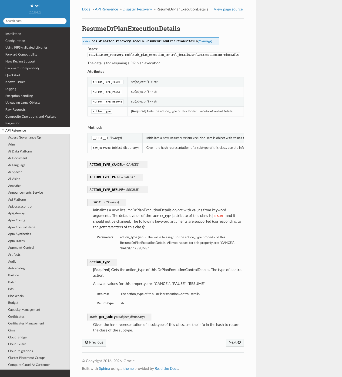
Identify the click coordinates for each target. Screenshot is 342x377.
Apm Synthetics (19, 234)
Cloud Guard (17, 344)
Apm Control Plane (21, 227)
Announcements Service (25, 192)
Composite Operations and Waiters (30, 116)
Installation (13, 34)
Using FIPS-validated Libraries (26, 47)
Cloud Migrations (20, 351)
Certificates (16, 316)
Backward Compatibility (22, 68)
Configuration (15, 41)
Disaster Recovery (137, 9)
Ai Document (17, 158)
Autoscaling (16, 268)
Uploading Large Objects (22, 102)
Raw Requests (15, 109)
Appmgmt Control (21, 247)
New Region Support (20, 61)
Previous (95, 342)
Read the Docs (166, 368)
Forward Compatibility (21, 54)
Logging (10, 89)
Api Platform (17, 199)
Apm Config (16, 220)
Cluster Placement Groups (26, 358)
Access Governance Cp (24, 137)
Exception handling (19, 96)
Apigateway (16, 213)
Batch (12, 282)
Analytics (14, 186)
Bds (10, 289)
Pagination (12, 123)
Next (233, 342)
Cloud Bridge (17, 337)
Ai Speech (15, 172)
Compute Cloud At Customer (29, 365)
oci (37, 6)
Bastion (13, 275)
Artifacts (14, 254)
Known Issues (15, 82)
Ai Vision (14, 179)
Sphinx (104, 368)
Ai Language (16, 165)
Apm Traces (16, 241)
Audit (12, 261)
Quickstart (12, 75)
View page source (228, 9)
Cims (11, 330)
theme (128, 368)
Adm (11, 144)
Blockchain (16, 296)
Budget (13, 302)
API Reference (15, 130)
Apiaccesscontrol (20, 206)
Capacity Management (24, 309)
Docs (86, 9)
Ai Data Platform (20, 151)
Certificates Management (26, 323)
